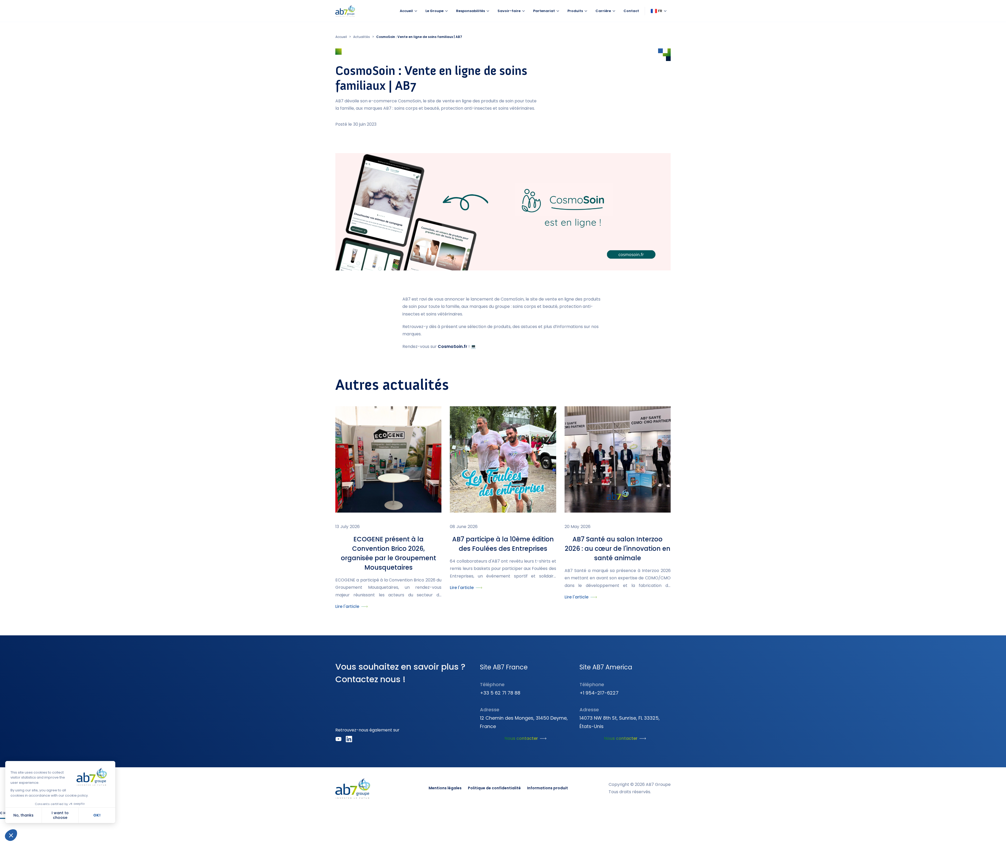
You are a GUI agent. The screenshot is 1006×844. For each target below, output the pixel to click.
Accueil (341, 37)
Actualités (361, 37)
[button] (659, 11)
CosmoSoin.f (452, 346)
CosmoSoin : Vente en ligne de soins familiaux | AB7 (419, 37)
